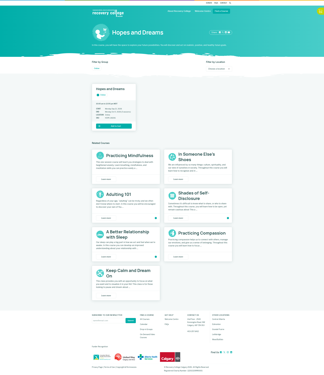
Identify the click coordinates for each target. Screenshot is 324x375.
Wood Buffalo (217, 339)
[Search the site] (230, 3)
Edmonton (216, 324)
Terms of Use (109, 367)
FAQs (216, 3)
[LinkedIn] (231, 352)
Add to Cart (116, 126)
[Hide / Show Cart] (320, 11)
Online (103, 95)
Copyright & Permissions (126, 367)
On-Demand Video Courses (147, 336)
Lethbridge (216, 334)
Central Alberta (218, 319)
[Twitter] (224, 352)
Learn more (106, 179)
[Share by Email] (229, 32)
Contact (223, 3)
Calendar (144, 324)
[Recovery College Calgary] (108, 13)
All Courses (144, 319)
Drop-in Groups (146, 329)
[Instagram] (228, 352)
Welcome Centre (203, 11)
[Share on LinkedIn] (226, 32)
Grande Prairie (218, 329)
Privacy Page (97, 367)
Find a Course (221, 11)
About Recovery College (179, 11)
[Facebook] (221, 352)
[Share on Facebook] (220, 32)
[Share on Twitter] (223, 32)
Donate (209, 3)
